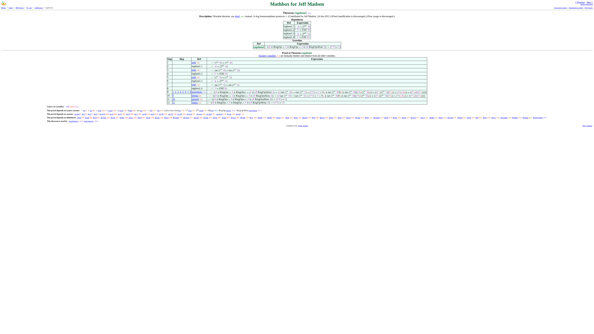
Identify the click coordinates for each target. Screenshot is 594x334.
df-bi (79, 117)
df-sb (148, 117)
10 (173, 99)
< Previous (580, 2)
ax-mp (77, 114)
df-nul (304, 117)
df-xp (395, 117)
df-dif (269, 117)
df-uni (357, 117)
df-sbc (260, 117)
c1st (190, 110)
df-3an (103, 117)
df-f (477, 117)
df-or (95, 117)
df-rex (233, 117)
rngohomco (73, 121)
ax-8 (144, 114)
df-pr (340, 117)
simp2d (195, 99)
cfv (158, 110)
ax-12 (179, 114)
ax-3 (95, 114)
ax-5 (120, 114)
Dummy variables (267, 55)
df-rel (404, 117)
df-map (525, 117)
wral (130, 110)
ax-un (238, 114)
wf (151, 110)
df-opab (376, 117)
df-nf (140, 117)
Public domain (303, 126)
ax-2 (89, 114)
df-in (287, 117)
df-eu (166, 117)
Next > (590, 2)
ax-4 (111, 114)
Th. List (29, 8)
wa (91, 110)
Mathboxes (38, 8)
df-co (423, 117)
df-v (251, 117)
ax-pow (219, 114)
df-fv (485, 117)
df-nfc (206, 117)
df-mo (157, 117)
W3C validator (587, 126)
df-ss (296, 117)
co (180, 110)
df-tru (113, 117)
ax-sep (199, 114)
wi (84, 110)
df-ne (215, 117)
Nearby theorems (587, 4)
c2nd (201, 110)
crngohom (253, 110)
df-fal (122, 117)
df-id (386, 117)
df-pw (322, 117)
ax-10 (161, 114)
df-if (313, 117)
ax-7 (136, 114)
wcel (121, 110)
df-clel (196, 117)
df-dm (431, 117)
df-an (87, 117)
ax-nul (209, 114)
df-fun (460, 117)
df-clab (176, 117)
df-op (348, 117)
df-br (367, 117)
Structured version (560, 8)
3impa (195, 102)
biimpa (195, 95)
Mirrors (3, 8)
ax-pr (229, 114)
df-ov (493, 117)
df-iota (450, 117)
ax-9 (152, 114)
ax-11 (170, 114)
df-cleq (186, 117)
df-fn (469, 117)
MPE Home (20, 8)
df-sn (331, 117)
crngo (228, 110)
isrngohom (197, 92)
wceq (110, 110)
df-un (278, 117)
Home (11, 8)
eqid (194, 62)
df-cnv (413, 117)
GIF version (589, 8)
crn (141, 110)
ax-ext (189, 114)
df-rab (242, 117)
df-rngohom (538, 117)
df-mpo (515, 117)
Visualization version (576, 8)
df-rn (441, 117)
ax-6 (128, 114)
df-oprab (504, 117)
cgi (212, 110)
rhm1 (237, 16)
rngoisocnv (89, 121)
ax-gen (102, 114)
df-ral (224, 117)
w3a (99, 110)
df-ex (131, 117)
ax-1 (84, 114)
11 (173, 102)
